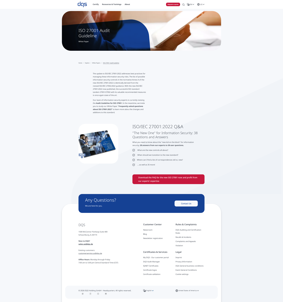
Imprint (179, 257)
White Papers (96, 63)
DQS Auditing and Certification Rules (188, 231)
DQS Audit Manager (151, 261)
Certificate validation (151, 274)
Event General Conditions (186, 270)
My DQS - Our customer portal (156, 257)
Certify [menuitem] (96, 4)
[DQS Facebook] (90, 293)
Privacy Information (184, 261)
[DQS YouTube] (106, 293)
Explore (87, 63)
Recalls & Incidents (183, 237)
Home (80, 63)
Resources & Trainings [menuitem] (111, 4)
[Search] (183, 4)
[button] (191, 4)
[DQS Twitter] (82, 293)
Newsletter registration (153, 238)
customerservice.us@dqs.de (90, 253)
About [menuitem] (127, 4)
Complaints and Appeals (186, 241)
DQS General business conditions (190, 266)
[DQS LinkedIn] (98, 293)
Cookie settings (182, 274)
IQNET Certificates (150, 266)
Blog (145, 234)
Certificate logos (150, 270)
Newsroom (147, 230)
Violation (179, 245)
